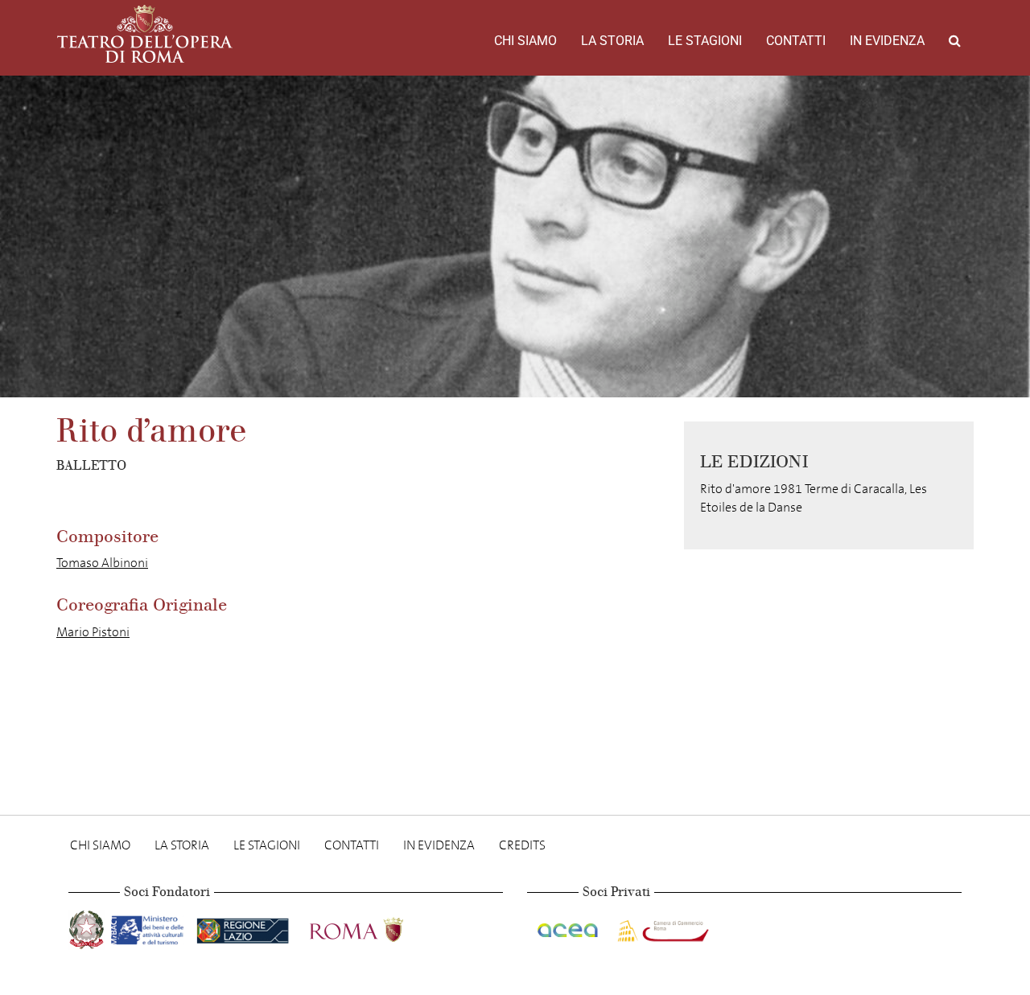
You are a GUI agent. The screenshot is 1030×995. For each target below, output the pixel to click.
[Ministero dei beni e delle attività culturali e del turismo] (150, 927)
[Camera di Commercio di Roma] (661, 927)
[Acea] (569, 927)
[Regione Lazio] (244, 927)
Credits (522, 845)
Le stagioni (705, 40)
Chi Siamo (525, 40)
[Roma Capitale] (377, 927)
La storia (612, 40)
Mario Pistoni (93, 631)
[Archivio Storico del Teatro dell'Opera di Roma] (145, 34)
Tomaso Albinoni (102, 562)
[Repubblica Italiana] (88, 927)
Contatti (796, 40)
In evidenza (887, 40)
